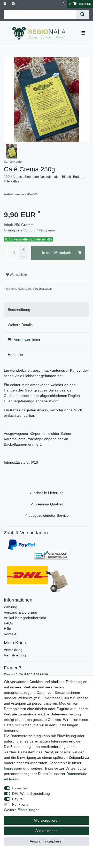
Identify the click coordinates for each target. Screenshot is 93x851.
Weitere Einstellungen (22, 810)
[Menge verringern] (23, 256)
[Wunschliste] (63, 4)
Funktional (20, 804)
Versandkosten (42, 288)
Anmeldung (13, 650)
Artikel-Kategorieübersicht (25, 618)
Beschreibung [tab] (19, 309)
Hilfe (7, 629)
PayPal (18, 799)
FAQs (8, 623)
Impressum (13, 768)
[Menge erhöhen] (23, 249)
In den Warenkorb (56, 253)
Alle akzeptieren (47, 820)
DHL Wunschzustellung (31, 793)
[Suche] (82, 14)
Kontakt (10, 634)
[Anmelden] (5, 4)
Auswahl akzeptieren (47, 841)
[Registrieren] (14, 4)
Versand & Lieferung (20, 612)
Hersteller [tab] (16, 355)
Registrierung (15, 655)
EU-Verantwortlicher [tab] (24, 340)
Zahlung (10, 607)
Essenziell (20, 788)
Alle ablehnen (46, 831)
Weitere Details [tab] (20, 325)
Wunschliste (18, 275)
